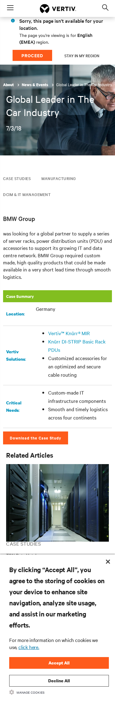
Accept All (59, 663)
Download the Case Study (35, 438)
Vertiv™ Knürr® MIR (69, 333)
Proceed (32, 55)
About (9, 84)
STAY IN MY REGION (81, 55)
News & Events (35, 84)
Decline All (59, 681)
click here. (28, 647)
